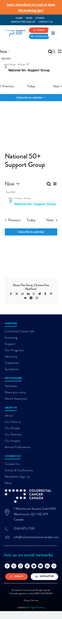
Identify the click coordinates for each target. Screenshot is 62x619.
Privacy (27, 600)
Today (31, 86)
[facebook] (7, 565)
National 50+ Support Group (29, 70)
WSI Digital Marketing (36, 607)
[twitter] (13, 565)
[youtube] (40, 565)
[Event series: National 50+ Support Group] (27, 64)
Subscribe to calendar (30, 97)
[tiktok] (27, 565)
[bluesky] (33, 565)
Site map (34, 600)
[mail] (53, 565)
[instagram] (20, 565)
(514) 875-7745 (24, 528)
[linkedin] (47, 565)
